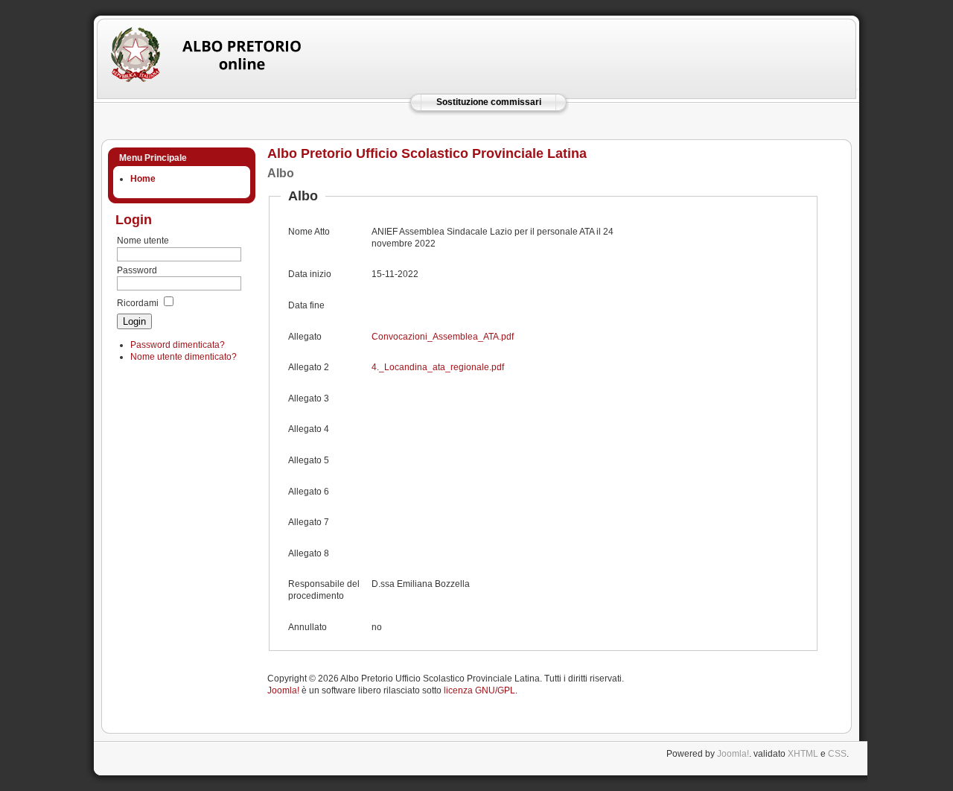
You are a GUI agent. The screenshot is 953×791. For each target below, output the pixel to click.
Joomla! (283, 690)
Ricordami (138, 303)
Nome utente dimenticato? (183, 357)
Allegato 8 (308, 553)
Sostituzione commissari (488, 102)
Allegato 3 (308, 398)
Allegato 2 (308, 367)
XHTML (803, 754)
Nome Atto (309, 231)
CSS (837, 754)
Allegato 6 (308, 491)
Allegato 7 (308, 522)
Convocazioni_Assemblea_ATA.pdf (443, 336)
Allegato (305, 336)
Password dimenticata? (177, 345)
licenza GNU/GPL (479, 690)
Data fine (306, 305)
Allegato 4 (308, 429)
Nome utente (143, 240)
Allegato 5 (308, 460)
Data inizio (309, 274)
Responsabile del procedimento (324, 590)
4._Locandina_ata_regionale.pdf (438, 367)
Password (137, 270)
